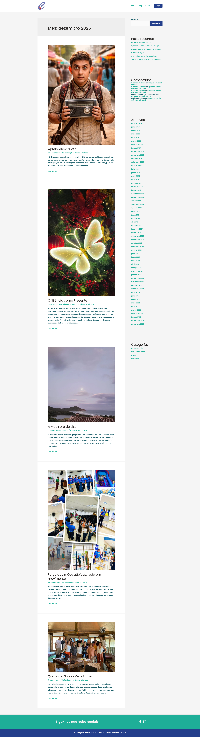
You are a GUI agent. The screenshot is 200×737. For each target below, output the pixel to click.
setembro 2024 (137, 204)
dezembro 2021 (137, 320)
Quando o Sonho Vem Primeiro (72, 676)
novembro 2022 (137, 282)
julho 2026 (135, 127)
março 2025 (136, 183)
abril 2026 (135, 137)
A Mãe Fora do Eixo (62, 426)
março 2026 (136, 141)
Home (133, 6)
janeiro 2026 (136, 148)
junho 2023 (135, 257)
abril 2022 (135, 306)
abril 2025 (135, 180)
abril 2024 (135, 222)
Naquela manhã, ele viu (141, 42)
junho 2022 (135, 299)
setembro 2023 (137, 246)
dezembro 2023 (137, 236)
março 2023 (136, 268)
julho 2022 (135, 296)
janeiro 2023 (136, 275)
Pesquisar (135, 19)
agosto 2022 (136, 292)
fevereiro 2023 (137, 271)
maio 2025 (135, 176)
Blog (140, 6)
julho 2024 (135, 211)
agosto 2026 (136, 123)
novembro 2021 (137, 324)
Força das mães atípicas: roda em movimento (74, 576)
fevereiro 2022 (137, 313)
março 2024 (136, 225)
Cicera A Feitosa (138, 83)
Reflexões (66, 153)
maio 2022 (135, 303)
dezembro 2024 (137, 194)
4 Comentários (54, 680)
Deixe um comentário (57, 304)
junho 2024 (135, 215)
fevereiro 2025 (137, 187)
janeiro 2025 (136, 190)
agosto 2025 (136, 166)
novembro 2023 (137, 239)
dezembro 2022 (137, 278)
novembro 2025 (137, 155)
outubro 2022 (136, 285)
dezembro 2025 (137, 151)
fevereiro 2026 (137, 144)
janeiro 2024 (136, 232)
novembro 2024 (137, 197)
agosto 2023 (136, 250)
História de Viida (138, 352)
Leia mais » (52, 171)
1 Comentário (53, 430)
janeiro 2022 (136, 317)
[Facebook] (140, 721)
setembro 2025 (137, 162)
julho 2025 (135, 169)
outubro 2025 (136, 159)
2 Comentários (54, 582)
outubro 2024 (136, 201)
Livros (133, 355)
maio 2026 (135, 134)
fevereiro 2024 (137, 229)
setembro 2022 (137, 289)
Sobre (147, 6)
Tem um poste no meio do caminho (146, 59)
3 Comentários (54, 153)
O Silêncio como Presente (67, 300)
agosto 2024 (136, 208)
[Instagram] (144, 721)
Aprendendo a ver (62, 149)
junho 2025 (135, 173)
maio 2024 (135, 218)
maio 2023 (135, 261)
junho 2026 (135, 130)
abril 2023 (135, 264)
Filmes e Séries (137, 348)
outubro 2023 (136, 243)
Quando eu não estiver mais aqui (145, 46)
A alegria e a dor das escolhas (144, 56)
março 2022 (136, 310)
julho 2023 (135, 254)
